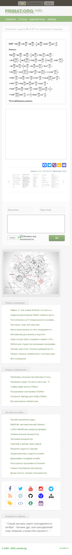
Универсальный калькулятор (24, 434)
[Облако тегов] (10, 503)
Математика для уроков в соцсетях (27, 334)
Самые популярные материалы (26, 467)
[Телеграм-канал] (51, 488)
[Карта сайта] (51, 495)
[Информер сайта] (31, 503)
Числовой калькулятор (21, 438)
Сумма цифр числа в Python (24, 386)
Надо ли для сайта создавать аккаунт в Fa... (32, 339)
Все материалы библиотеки (24, 401)
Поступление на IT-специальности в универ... (32, 319)
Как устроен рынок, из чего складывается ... (32, 329)
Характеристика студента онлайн (27, 453)
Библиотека (37, 19)
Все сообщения (18, 358)
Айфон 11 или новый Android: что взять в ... (31, 310)
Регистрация (35, 3)
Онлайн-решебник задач (22, 419)
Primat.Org (23, 11)
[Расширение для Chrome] (41, 495)
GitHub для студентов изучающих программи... (33, 343)
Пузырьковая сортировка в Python (27, 391)
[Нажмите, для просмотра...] (36, 102)
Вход (49, 3)
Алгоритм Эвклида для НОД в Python (28, 396)
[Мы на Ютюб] (31, 488)
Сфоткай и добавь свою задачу (25, 443)
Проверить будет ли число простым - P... (30, 381)
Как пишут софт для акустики (24, 324)
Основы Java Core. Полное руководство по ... (32, 348)
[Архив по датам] (41, 503)
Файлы (52, 19)
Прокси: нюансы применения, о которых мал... (33, 353)
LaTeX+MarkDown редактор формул (28, 429)
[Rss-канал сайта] (10, 495)
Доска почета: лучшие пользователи (28, 472)
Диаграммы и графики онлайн (25, 458)
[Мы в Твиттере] (20, 488)
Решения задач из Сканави (24, 448)
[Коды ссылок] (20, 503)
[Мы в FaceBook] (10, 488)
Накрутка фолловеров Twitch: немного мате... (32, 314)
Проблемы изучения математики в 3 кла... (31, 376)
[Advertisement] (36, 133)
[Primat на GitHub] (31, 495)
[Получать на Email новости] (20, 495)
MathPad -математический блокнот (27, 424)
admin (40, 171)
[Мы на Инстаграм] (41, 488)
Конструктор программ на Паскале (27, 463)
